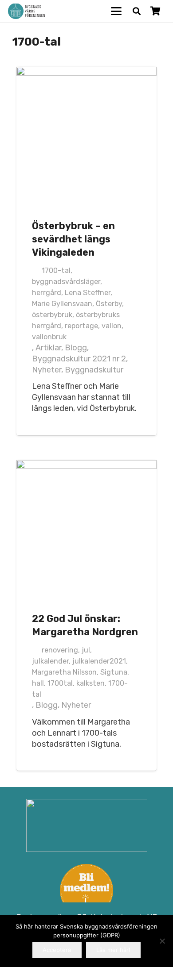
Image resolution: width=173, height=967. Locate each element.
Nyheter (46, 370)
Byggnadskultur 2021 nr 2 (79, 359)
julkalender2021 (99, 661)
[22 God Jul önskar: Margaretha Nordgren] (86, 530)
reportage (81, 326)
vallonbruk (49, 337)
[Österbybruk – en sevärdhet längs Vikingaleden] (86, 137)
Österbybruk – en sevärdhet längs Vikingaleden (73, 239)
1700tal (60, 683)
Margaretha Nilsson (64, 672)
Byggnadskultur (94, 370)
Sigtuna (113, 672)
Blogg (76, 348)
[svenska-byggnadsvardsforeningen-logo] (26, 11)
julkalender (50, 661)
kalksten (90, 683)
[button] (116, 11)
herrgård (46, 292)
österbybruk (52, 315)
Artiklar (48, 348)
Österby (109, 303)
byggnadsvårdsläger (66, 281)
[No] (161, 940)
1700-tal (56, 270)
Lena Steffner (87, 292)
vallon (112, 326)
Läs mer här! (113, 949)
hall (38, 683)
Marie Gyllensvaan (62, 303)
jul (86, 650)
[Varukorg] (155, 11)
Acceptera (57, 949)
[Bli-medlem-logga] (86, 890)
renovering (60, 650)
